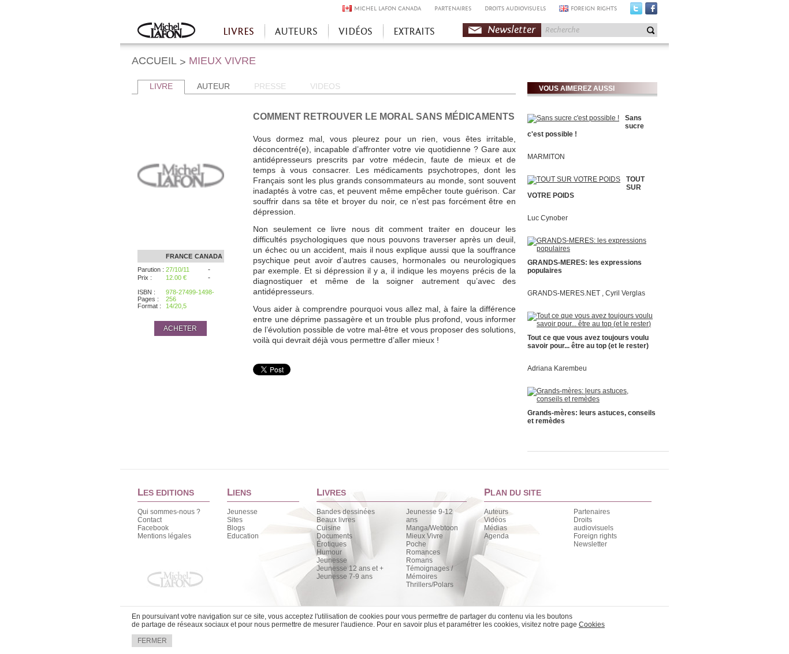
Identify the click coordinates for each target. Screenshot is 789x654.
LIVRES (238, 31)
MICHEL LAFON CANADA (387, 8)
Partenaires (592, 512)
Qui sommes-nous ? (168, 512)
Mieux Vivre (424, 536)
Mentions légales (164, 536)
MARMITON (546, 157)
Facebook (651, 11)
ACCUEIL (154, 60)
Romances (423, 552)
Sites (235, 520)
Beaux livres (336, 520)
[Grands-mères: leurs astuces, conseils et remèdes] (590, 399)
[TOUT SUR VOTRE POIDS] (573, 179)
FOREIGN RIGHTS (594, 8)
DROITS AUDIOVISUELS (515, 8)
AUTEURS (296, 31)
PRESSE (270, 86)
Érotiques (332, 544)
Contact (149, 520)
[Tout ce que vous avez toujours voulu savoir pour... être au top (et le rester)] (590, 324)
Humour (329, 552)
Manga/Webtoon (432, 528)
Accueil (166, 31)
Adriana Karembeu (557, 368)
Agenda (496, 536)
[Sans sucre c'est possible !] (573, 118)
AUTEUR (213, 86)
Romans (419, 560)
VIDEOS (325, 86)
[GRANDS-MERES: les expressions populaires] (590, 249)
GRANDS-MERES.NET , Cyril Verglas (586, 293)
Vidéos (495, 520)
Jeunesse (242, 512)
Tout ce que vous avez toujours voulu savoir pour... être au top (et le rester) (588, 342)
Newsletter (511, 30)
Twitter (636, 11)
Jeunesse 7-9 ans (345, 576)
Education (243, 536)
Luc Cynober (547, 218)
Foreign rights (595, 536)
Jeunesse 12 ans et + (350, 568)
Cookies (592, 624)
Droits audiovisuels (593, 524)
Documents (334, 536)
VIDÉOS (355, 31)
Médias (495, 528)
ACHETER (180, 328)
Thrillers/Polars (429, 585)
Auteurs (496, 512)
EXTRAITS (414, 31)
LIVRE (161, 86)
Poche (416, 544)
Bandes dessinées (346, 512)
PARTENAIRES (452, 8)
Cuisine (329, 528)
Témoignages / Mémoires (429, 572)
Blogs (236, 528)
